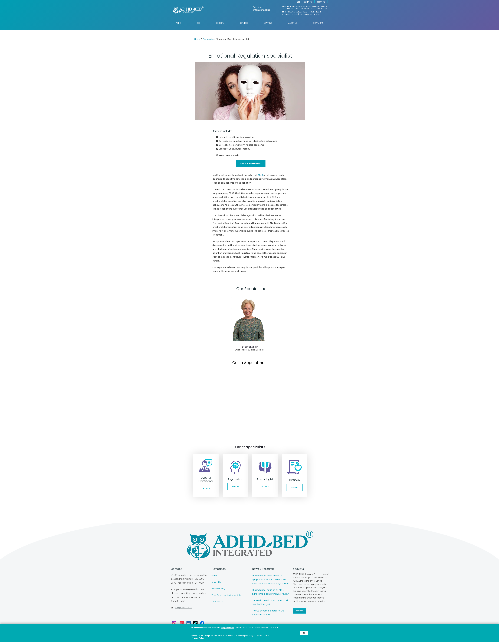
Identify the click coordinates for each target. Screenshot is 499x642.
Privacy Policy (218, 588)
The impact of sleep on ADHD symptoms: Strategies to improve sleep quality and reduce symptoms (270, 579)
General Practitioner (205, 479)
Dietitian (294, 480)
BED (198, 23)
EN (298, 1)
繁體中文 (321, 1)
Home (197, 39)
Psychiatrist (235, 479)
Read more (299, 611)
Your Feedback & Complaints (226, 595)
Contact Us (318, 23)
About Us (292, 23)
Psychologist (265, 479)
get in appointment (250, 163)
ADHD (178, 23)
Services (244, 23)
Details (206, 488)
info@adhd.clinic (261, 9)
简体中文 (308, 1)
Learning (268, 23)
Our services (208, 39)
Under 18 (220, 23)
